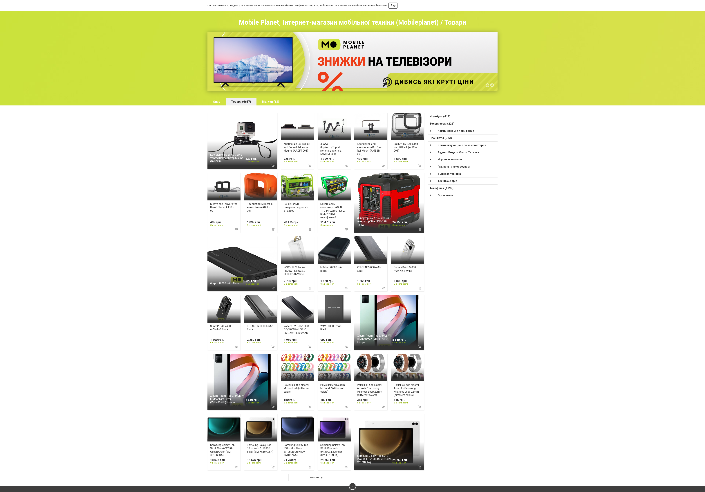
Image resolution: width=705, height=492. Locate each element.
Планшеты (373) (441, 138)
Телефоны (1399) (441, 188)
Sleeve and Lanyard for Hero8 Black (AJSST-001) (223, 207)
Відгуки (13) (270, 101)
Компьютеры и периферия (456, 130)
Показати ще (316, 477)
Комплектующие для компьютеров (462, 145)
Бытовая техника (449, 173)
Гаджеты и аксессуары (454, 166)
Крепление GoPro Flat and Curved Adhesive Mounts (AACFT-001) (297, 147)
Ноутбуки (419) (440, 116)
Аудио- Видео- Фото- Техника (458, 152)
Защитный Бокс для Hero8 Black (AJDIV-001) (406, 147)
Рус (393, 5)
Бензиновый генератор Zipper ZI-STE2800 (296, 207)
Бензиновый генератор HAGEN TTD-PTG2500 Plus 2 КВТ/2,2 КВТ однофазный (332, 210)
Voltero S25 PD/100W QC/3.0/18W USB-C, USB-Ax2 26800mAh (296, 329)
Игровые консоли (450, 159)
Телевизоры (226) (442, 123)
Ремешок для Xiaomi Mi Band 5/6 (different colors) (297, 388)
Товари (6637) (241, 101)
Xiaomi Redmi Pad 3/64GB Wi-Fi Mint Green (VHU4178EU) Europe (374, 339)
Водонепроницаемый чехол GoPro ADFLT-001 (260, 207)
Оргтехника (445, 195)
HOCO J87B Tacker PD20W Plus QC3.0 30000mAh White (295, 270)
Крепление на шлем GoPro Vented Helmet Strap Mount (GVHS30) (226, 158)
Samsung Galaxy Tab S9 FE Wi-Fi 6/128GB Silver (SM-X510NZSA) (260, 448)
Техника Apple (447, 181)
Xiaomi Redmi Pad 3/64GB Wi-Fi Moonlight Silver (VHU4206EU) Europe (227, 399)
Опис (216, 101)
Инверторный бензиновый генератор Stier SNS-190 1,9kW (373, 221)
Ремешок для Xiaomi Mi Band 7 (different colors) (332, 388)
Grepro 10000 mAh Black (224, 283)
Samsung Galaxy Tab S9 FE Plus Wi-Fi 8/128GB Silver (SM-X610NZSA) (374, 459)
